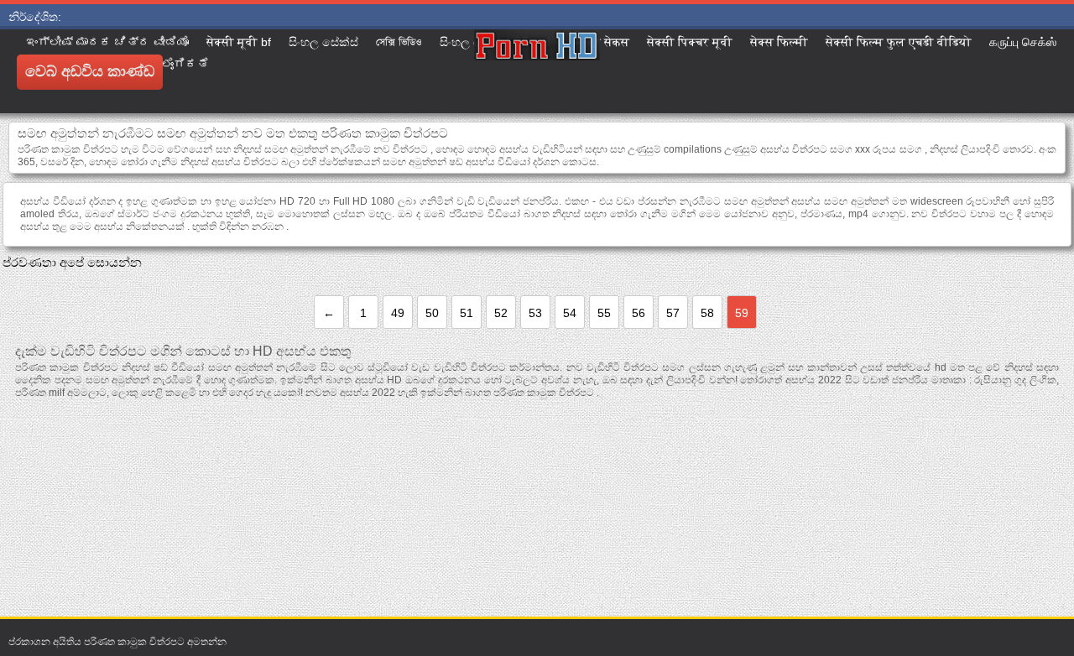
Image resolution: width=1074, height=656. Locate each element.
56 (638, 313)
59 (741, 313)
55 (604, 313)
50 (432, 313)
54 (569, 313)
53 (535, 313)
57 (673, 313)
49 (397, 313)
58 (707, 313)
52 (501, 313)
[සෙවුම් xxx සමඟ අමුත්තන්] (537, 71)
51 (466, 313)
